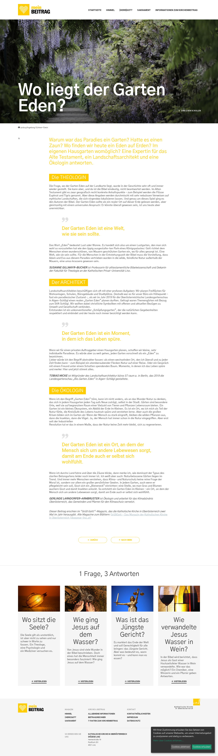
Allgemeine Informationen (101, 714)
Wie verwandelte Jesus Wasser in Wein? (179, 635)
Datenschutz (133, 721)
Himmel (68, 714)
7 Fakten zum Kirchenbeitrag (103, 721)
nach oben (126, 540)
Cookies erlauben (201, 747)
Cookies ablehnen (181, 747)
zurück (94, 540)
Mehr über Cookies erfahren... (168, 741)
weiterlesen (39, 682)
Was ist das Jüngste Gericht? (132, 627)
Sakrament (70, 721)
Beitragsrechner (97, 717)
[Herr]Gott (70, 717)
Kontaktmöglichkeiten (138, 714)
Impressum (132, 717)
